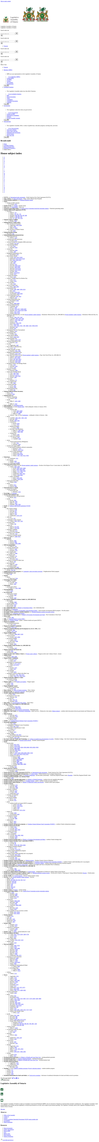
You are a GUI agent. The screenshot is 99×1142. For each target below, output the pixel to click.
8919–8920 (32, 747)
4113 (16, 531)
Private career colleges (31, 653)
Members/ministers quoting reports (41, 873)
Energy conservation (23, 864)
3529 (19, 1004)
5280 (24, 934)
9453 (20, 734)
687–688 (25, 215)
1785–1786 (17, 320)
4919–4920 (18, 360)
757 (16, 380)
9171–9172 (17, 663)
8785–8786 (20, 454)
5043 (15, 257)
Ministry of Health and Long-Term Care (31, 1057)
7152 (19, 339)
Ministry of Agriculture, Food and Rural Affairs (25, 610)
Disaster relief (20, 406)
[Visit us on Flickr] (1, 1098)
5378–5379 (19, 515)
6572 (15, 485)
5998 (19, 413)
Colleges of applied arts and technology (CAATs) (41, 739)
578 (18, 218)
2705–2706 (14, 631)
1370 (15, 986)
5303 (30, 325)
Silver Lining (34, 774)
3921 (15, 497)
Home (5, 144)
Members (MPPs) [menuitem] (8, 70)
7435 (20, 452)
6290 (13, 394)
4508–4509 (20, 293)
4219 (11, 591)
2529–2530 (17, 353)
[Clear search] (16, 33)
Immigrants (15, 609)
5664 (14, 723)
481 (16, 218)
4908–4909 (16, 303)
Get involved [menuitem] (7, 105)
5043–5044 (17, 267)
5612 (16, 559)
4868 (27, 325)
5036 (18, 807)
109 (10, 917)
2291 (25, 418)
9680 (15, 221)
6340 (14, 277)
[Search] (2, 35)
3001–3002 (18, 351)
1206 (35, 1023)
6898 (17, 958)
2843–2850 (17, 870)
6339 (22, 634)
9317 (12, 916)
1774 (15, 462)
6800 (40, 998)
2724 (16, 952)
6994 (19, 637)
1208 (18, 437)
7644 (14, 1032)
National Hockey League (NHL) (17, 619)
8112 (24, 455)
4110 (21, 998)
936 (13, 878)
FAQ (5, 1132)
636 (18, 243)
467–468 (13, 880)
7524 (20, 448)
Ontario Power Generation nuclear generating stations (36, 891)
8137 (15, 274)
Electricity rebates (39, 863)
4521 (16, 924)
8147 (16, 753)
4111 (22, 320)
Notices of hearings (8, 1136)
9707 (18, 744)
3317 (16, 550)
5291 (16, 1043)
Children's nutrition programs (20, 1068)
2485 (16, 894)
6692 (24, 990)
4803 (16, 928)
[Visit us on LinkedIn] (2, 1095)
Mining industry (56, 711)
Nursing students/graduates (24, 1058)
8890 (19, 757)
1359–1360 (16, 737)
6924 (16, 1028)
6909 (18, 966)
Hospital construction (29, 775)
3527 (15, 998)
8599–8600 (26, 747)
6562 (14, 246)
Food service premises (34, 1075)
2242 (15, 832)
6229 (30, 1009)
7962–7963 (18, 504)
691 (13, 233)
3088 (15, 817)
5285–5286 (16, 989)
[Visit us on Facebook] (2, 1090)
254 (12, 1071)
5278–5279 (18, 1005)
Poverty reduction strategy (34, 1068)
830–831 (20, 1022)
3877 (15, 821)
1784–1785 (18, 323)
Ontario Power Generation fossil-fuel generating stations (35, 208)
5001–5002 (17, 829)
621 (15, 842)
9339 (16, 751)
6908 (18, 969)
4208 (21, 990)
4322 (22, 1004)
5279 (15, 977)
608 (17, 1007)
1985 (15, 990)
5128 (18, 1012)
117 (14, 218)
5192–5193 (17, 940)
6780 (15, 903)
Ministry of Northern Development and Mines (34, 839)
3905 (12, 617)
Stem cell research (17, 198)
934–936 (14, 882)
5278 (16, 828)
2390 (18, 434)
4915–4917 (18, 359)
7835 (17, 443)
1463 (14, 373)
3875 (14, 920)
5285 (16, 979)
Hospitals (70, 775)
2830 (18, 468)
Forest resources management (22, 709)
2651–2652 (20, 1049)
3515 (18, 990)
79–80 (15, 845)
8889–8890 (19, 760)
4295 (15, 385)
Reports (85, 873)
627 (16, 511)
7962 (16, 501)
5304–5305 (16, 324)
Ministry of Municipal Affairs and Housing (33, 782)
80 (15, 843)
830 (16, 951)
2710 (14, 624)
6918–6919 (17, 962)
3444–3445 (16, 337)
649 (21, 215)
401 (16, 1049)
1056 (15, 521)
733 (14, 348)
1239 (12, 684)
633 (14, 518)
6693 (14, 231)
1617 (17, 306)
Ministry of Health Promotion (35, 779)
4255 (15, 637)
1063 (22, 418)
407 (11, 574)
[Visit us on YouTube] (2, 1101)
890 (23, 1025)
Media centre (7, 1133)
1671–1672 (16, 374)
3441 (16, 582)
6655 (19, 536)
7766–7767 (16, 676)
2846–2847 (22, 469)
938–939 (14, 881)
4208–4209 (17, 1019)
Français (6, 46)
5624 (20, 296)
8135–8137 (18, 268)
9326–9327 (18, 260)
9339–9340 (17, 746)
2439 (17, 469)
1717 (18, 471)
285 (14, 359)
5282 (16, 549)
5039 (15, 680)
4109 (21, 1009)
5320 (15, 1030)
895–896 (31, 1023)
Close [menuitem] (5, 85)
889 (16, 1016)
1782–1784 (19, 325)
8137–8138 (18, 270)
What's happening (8, 1122)
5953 (17, 254)
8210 (23, 674)
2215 (16, 339)
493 (17, 734)
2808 (16, 536)
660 (18, 845)
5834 (15, 980)
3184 (16, 564)
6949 (17, 300)
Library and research (9, 1129)
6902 (15, 963)
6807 (18, 980)
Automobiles (14, 207)
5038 (15, 792)
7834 (19, 444)
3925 (24, 471)
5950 (14, 694)
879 (18, 808)
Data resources (7, 1135)
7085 (14, 251)
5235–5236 (20, 934)
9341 (16, 588)
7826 (20, 674)
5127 (16, 264)
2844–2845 (20, 475)
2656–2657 (17, 1051)
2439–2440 (19, 478)
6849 (16, 228)
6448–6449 (23, 309)
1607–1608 (17, 401)
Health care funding (21, 681)
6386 (16, 641)
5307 (21, 317)
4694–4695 (17, 1002)
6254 (15, 672)
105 (16, 546)
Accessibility (7, 1120)
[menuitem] (14, 76)
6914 (17, 997)
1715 (15, 848)
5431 (15, 937)
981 (14, 726)
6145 (18, 313)
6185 (16, 908)
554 (15, 243)
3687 (17, 345)
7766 (17, 674)
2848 (21, 471)
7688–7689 (21, 430)
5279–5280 (32, 998)
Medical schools (30, 860)
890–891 (26, 1023)
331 (16, 556)
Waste (15, 931)
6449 (25, 310)
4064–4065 (17, 855)
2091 (16, 836)
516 (15, 799)
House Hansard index (9, 146)
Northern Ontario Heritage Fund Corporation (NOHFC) (24, 720)
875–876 (17, 526)
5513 (15, 983)
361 (17, 214)
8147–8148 (17, 747)
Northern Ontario (14, 620)
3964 (15, 486)
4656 (15, 313)
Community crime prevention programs (32, 571)
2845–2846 (17, 466)
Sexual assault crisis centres (19, 702)
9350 (31, 753)
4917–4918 (17, 358)
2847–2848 (23, 468)
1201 (21, 521)
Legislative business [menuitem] (8, 87)
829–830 (21, 1023)
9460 (19, 588)
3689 (14, 383)
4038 (16, 949)
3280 (15, 289)
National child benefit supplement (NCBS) (20, 506)
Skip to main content (6, 1)
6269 (15, 813)
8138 (23, 258)
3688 (16, 370)
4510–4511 (17, 292)
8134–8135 (17, 272)
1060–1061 (18, 418)
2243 (15, 827)
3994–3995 (23, 1051)
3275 (17, 896)
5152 (17, 458)
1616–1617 (17, 309)
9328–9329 (17, 265)
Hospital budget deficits (25, 740)
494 (16, 298)
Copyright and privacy (8, 1140)
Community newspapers (18, 613)
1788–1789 (18, 318)
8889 (18, 761)
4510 (14, 291)
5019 (15, 204)
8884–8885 (20, 764)
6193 (16, 859)
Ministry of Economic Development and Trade (33, 614)
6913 (19, 970)
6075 (16, 715)
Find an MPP (7, 1131)
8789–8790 (35, 325)
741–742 (13, 570)
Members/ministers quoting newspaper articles (43, 612)
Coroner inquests (18, 875)
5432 (15, 334)
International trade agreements (18, 197)
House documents (8, 1128)
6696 (18, 948)
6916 (16, 961)
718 (20, 214)
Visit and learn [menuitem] (7, 121)
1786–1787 (16, 317)
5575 (15, 659)
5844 (16, 1035)
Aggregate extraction (20, 691)
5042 (14, 260)
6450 (16, 307)
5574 (18, 425)
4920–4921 (18, 362)
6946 (16, 852)
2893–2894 (18, 543)
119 (15, 214)
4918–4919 (18, 356)
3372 (16, 785)
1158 (15, 325)
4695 (24, 998)
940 (14, 390)
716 (15, 212)
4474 (15, 732)
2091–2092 (17, 835)
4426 (15, 387)
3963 (18, 1009)
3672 (15, 1050)
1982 (15, 868)
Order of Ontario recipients (20, 690)
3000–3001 (16, 286)
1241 (12, 683)
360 (15, 524)
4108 (18, 998)
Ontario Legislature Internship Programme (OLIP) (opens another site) (21, 1119)
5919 (16, 578)
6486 (16, 786)
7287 (15, 606)
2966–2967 (17, 634)
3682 (15, 945)
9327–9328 (19, 257)
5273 (27, 998)
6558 (14, 284)
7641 (16, 857)
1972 (17, 976)
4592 (15, 993)
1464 (16, 376)
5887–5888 (19, 412)
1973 (20, 955)
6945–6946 (23, 845)
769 (16, 697)
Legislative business (8, 145)
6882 (16, 895)
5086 (16, 553)
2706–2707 (14, 627)
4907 (15, 261)
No (18, 1078)
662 (15, 796)
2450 (14, 365)
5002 (22, 835)
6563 (16, 247)
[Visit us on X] (1, 1092)
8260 (22, 747)
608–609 (17, 215)
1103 (18, 521)
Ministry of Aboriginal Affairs (25, 607)
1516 (21, 218)
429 (16, 514)
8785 (27, 455)
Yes (15, 1078)
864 (15, 996)
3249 (12, 1074)
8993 (37, 747)
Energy (16, 889)
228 (15, 688)
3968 (14, 226)
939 (22, 880)
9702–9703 (25, 754)
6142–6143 (21, 310)
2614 (15, 281)
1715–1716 (17, 849)
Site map (3, 1109)
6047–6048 (19, 411)
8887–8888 (19, 762)
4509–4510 (22, 289)
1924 (15, 461)
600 (17, 296)
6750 (15, 800)
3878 (15, 822)
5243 (16, 237)
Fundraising (25, 415)
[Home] (25, 25)
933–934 (18, 880)
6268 (37, 998)
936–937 (13, 887)
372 (12, 1069)
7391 (18, 455)
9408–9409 (17, 901)
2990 (15, 540)
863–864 (19, 804)
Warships (14, 493)
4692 (17, 567)
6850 (16, 250)
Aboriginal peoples (18, 405)
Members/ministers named (26, 200)
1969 (16, 771)
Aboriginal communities (24, 711)
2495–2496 (14, 656)
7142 (16, 533)
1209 (19, 439)
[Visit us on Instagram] (1, 1087)
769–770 (15, 700)
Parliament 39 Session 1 (9, 148)
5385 (12, 651)
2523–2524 (20, 806)
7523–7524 (20, 450)
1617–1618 (17, 311)
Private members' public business (33, 314)
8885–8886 (21, 758)
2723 (15, 973)
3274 (15, 898)
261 (12, 1072)
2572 (14, 279)
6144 (15, 482)
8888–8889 (17, 748)
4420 (12, 892)
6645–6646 (19, 225)
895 (15, 1015)
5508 (15, 595)
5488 (14, 630)
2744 (17, 726)
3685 (15, 640)
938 (12, 884)
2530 (14, 367)
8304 (19, 753)
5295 (15, 1042)
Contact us (6, 1116)
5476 (16, 331)
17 (14, 729)
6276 (15, 240)
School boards (31, 871)
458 (15, 561)
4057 (15, 934)
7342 (16, 342)
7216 (16, 603)
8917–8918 (17, 912)
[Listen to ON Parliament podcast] (1, 1097)
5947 (16, 398)
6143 (15, 719)
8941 (16, 959)
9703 (15, 744)
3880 (18, 289)
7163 (11, 392)
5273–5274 (23, 1019)
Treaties (16, 205)
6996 (15, 602)
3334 (19, 492)
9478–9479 (19, 754)
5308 (22, 318)
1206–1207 (19, 1037)
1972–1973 (22, 987)
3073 (15, 512)
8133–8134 (19, 258)
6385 (12, 778)
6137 (16, 790)
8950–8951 (18, 707)
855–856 (17, 528)
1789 (24, 325)
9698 (18, 427)
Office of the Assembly (9, 1115)
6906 (16, 954)
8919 (19, 750)
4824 (15, 767)
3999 (15, 948)
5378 (15, 510)
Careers (5, 1118)
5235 (22, 940)
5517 (24, 880)
